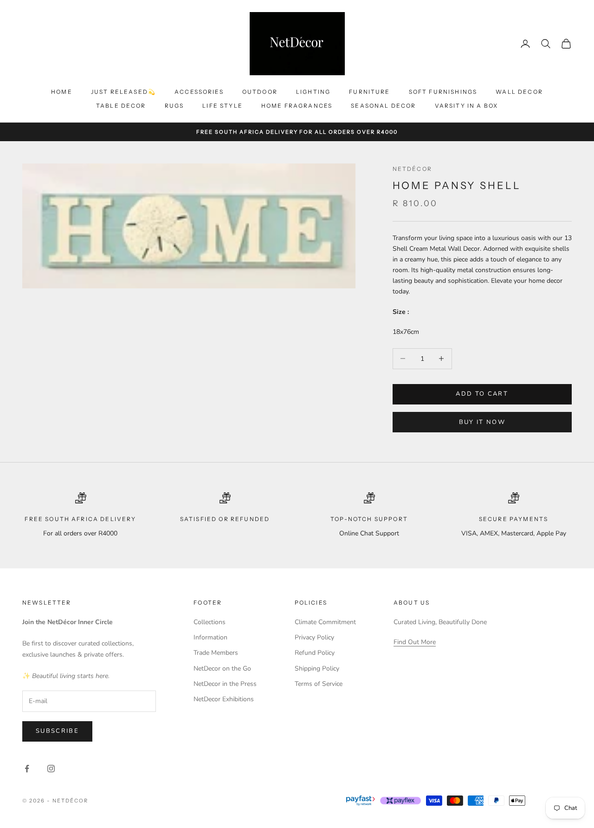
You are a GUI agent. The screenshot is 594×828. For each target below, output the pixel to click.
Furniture (369, 91)
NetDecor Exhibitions (224, 699)
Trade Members (216, 652)
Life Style (222, 105)
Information (210, 637)
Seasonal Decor (383, 105)
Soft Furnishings (443, 91)
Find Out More (415, 642)
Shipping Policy (317, 668)
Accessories (199, 91)
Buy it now (482, 422)
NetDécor (412, 168)
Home (61, 91)
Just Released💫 (123, 91)
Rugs (174, 105)
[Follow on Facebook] (27, 768)
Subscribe (57, 731)
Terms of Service (318, 683)
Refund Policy (315, 652)
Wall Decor (519, 91)
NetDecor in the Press (225, 683)
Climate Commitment (325, 622)
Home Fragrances (296, 105)
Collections (210, 622)
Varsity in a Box (466, 105)
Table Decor (121, 105)
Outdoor (260, 91)
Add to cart (482, 394)
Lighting (313, 91)
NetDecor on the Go (222, 668)
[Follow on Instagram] (51, 768)
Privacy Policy (314, 637)
